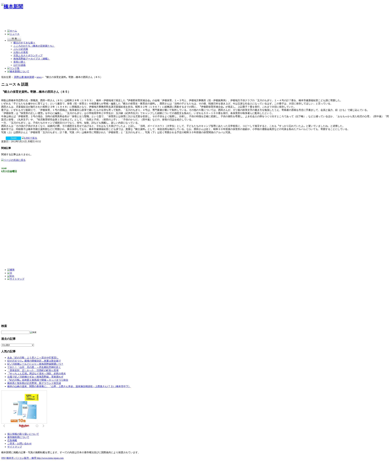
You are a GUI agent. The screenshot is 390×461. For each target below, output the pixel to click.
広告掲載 (12, 440)
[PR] (3, 458)
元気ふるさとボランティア (28, 55)
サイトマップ (14, 446)
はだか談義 (19, 65)
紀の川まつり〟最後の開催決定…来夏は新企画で (34, 360)
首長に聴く (19, 62)
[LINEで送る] (29, 138)
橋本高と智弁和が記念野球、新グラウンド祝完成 (34, 383)
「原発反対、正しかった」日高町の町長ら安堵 (32, 370)
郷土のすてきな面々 (24, 42)
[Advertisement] (56, 20)
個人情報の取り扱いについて (23, 434)
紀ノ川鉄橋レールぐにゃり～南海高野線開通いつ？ (35, 364)
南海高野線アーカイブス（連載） (31, 58)
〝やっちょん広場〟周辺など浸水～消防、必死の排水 (36, 373)
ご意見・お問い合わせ (19, 443)
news (39, 77)
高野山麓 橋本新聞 (24, 77)
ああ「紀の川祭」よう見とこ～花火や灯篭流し (32, 357)
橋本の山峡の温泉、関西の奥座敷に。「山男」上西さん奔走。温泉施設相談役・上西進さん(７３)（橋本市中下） (69, 386)
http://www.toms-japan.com (50, 458)
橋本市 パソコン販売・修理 (21, 458)
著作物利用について (18, 437)
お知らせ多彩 (20, 52)
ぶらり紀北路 (20, 49)
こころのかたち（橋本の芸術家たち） (34, 46)
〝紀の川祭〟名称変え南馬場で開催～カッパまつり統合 (37, 380)
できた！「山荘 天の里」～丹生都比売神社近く (34, 367)
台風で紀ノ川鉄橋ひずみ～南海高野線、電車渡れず (35, 376)
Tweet (13, 138)
